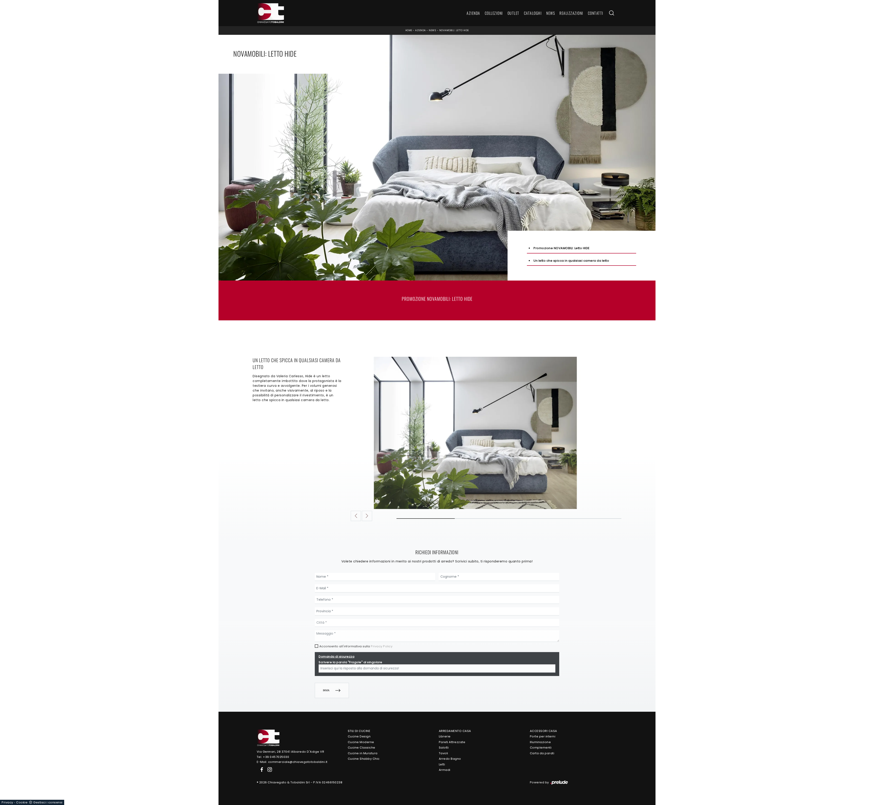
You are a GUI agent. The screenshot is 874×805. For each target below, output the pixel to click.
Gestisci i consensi (48, 802)
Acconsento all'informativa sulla (356, 646)
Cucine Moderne (361, 742)
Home (408, 30)
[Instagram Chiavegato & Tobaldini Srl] (268, 769)
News (550, 13)
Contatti (595, 13)
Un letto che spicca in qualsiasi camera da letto (571, 260)
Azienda (473, 13)
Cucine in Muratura (363, 753)
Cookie (22, 802)
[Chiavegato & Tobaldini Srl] (268, 737)
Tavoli (443, 753)
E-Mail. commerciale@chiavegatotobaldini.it (292, 762)
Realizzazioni (571, 13)
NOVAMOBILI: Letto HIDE (454, 30)
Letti (442, 764)
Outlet (513, 13)
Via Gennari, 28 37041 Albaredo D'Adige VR (290, 751)
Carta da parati (542, 753)
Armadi (444, 770)
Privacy (7, 802)
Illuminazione (540, 742)
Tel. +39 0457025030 (273, 757)
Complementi (541, 747)
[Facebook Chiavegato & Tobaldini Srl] (261, 769)
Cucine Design (359, 736)
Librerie (445, 736)
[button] (356, 516)
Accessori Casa (543, 731)
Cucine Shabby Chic (364, 759)
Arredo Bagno (450, 759)
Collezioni (494, 13)
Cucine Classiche (361, 747)
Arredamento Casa (455, 731)
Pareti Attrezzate (452, 742)
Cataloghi (533, 13)
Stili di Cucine (359, 731)
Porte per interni (543, 736)
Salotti (444, 747)
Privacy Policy (381, 646)
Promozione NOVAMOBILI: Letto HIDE (562, 248)
